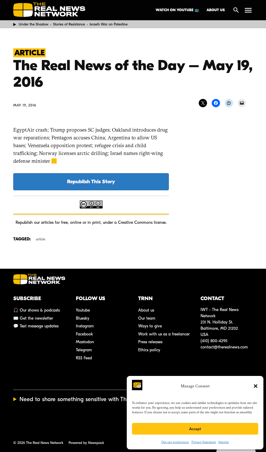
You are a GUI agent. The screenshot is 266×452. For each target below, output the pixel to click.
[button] (255, 386)
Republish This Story (91, 182)
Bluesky (82, 318)
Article (29, 52)
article (40, 239)
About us (216, 10)
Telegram (84, 350)
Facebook (84, 334)
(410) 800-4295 (214, 341)
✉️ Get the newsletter (33, 318)
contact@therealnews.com (224, 347)
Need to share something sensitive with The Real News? (89, 399)
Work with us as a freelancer (164, 334)
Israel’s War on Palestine (109, 24)
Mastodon (85, 342)
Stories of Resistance (69, 24)
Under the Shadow (33, 24)
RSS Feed (84, 358)
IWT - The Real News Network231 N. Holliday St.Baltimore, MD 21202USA (219, 322)
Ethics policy (149, 350)
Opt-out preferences (175, 442)
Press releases (150, 342)
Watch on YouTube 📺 (177, 10)
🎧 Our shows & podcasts (36, 310)
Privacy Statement (203, 442)
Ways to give (150, 326)
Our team (146, 318)
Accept (195, 429)
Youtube (83, 310)
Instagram (85, 326)
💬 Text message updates (35, 326)
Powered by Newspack (86, 443)
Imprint (223, 442)
